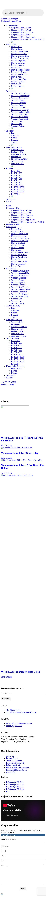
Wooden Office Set (19, 114)
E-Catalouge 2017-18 (15, 784)
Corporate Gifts (12, 208)
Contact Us (10, 772)
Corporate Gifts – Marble (21, 28)
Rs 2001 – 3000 (17, 192)
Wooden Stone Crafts (19, 119)
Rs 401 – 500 (16, 180)
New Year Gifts (17, 164)
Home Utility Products (15, 366)
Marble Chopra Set (19, 53)
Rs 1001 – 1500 (17, 187)
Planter (14, 373)
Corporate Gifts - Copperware (23, 37)
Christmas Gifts (17, 150)
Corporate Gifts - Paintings (22, 32)
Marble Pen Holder (19, 72)
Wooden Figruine (18, 105)
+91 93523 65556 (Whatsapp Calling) (21, 712)
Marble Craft (11, 44)
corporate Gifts (12, 25)
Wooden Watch (17, 126)
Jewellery (10, 131)
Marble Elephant (18, 60)
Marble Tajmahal (18, 81)
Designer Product (13, 224)
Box (13, 133)
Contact (9, 201)
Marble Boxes (17, 49)
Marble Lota (16, 67)
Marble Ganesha (18, 63)
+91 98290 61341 (13, 710)
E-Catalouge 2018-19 (15, 782)
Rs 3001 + (15, 194)
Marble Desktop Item (19, 58)
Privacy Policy (12, 758)
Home (8, 206)
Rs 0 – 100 (15, 171)
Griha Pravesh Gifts (19, 159)
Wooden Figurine (18, 282)
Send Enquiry (6, 445)
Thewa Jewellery (13, 306)
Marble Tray (16, 84)
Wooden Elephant (18, 103)
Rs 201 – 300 (16, 175)
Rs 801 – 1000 (17, 185)
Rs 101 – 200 (16, 173)
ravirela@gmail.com (14, 726)
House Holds (16, 368)
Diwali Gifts (16, 157)
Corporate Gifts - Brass (20, 35)
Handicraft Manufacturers (16, 770)
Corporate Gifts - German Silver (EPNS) (27, 39)
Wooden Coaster (18, 100)
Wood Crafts (11, 268)
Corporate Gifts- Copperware (23, 220)
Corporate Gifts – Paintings (22, 215)
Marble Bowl (16, 46)
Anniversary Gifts (18, 154)
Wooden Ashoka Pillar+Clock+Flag (19, 452)
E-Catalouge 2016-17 (15, 787)
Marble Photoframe (19, 74)
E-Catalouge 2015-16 (15, 789)
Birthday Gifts (17, 152)
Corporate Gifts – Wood (21, 30)
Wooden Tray (16, 121)
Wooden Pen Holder (19, 116)
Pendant (14, 140)
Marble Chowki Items (20, 56)
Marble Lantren (17, 65)
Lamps (14, 371)
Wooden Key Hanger (19, 110)
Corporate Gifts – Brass (20, 217)
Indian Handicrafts (13, 765)
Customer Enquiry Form (11, 21)
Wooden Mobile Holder (20, 112)
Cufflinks (15, 135)
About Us (10, 756)
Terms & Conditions (14, 760)
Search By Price (12, 338)
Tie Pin (14, 142)
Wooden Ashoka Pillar (20, 96)
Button (14, 138)
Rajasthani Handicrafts (15, 763)
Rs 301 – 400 (16, 178)
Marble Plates (16, 77)
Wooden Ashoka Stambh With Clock (20, 671)
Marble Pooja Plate (19, 79)
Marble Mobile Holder (20, 70)
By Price (9, 168)
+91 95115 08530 (9, 382)
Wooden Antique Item (20, 93)
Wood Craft (11, 91)
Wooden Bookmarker (20, 98)
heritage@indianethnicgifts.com (19, 723)
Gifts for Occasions (14, 147)
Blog (8, 791)
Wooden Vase (16, 123)
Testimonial (10, 199)
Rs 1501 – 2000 (17, 189)
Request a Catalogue (9, 19)
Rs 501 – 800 (16, 182)
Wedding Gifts (17, 161)
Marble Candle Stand (19, 51)
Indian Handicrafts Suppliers (17, 767)
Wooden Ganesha (18, 107)
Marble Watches (17, 86)
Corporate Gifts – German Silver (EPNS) (27, 222)
